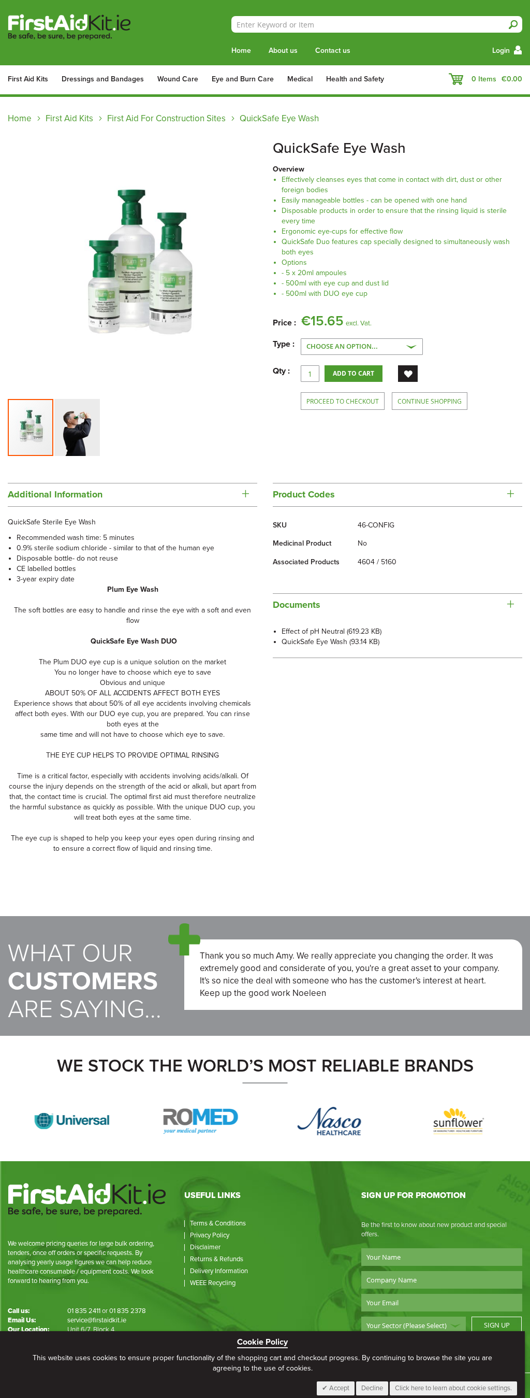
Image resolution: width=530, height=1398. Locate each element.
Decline (372, 1388)
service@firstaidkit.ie (96, 1320)
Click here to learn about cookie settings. (453, 1388)
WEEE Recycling (212, 1283)
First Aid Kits (69, 118)
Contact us (332, 50)
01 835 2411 (83, 1311)
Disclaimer (205, 1247)
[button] (77, 427)
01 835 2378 (127, 1311)
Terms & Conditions (218, 1223)
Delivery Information (219, 1271)
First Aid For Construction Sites (166, 118)
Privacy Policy (209, 1235)
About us (283, 50)
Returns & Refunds (216, 1259)
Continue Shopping (430, 401)
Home (241, 50)
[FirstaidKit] (80, 28)
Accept (338, 1388)
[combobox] (376, 24)
